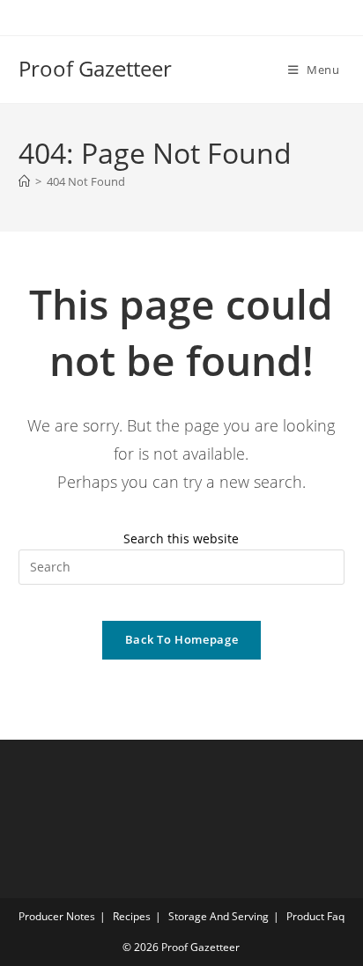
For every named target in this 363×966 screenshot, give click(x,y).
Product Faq (315, 916)
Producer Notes (57, 916)
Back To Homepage (181, 639)
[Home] (24, 181)
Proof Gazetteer (95, 68)
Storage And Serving (218, 916)
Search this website (181, 538)
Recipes (132, 916)
